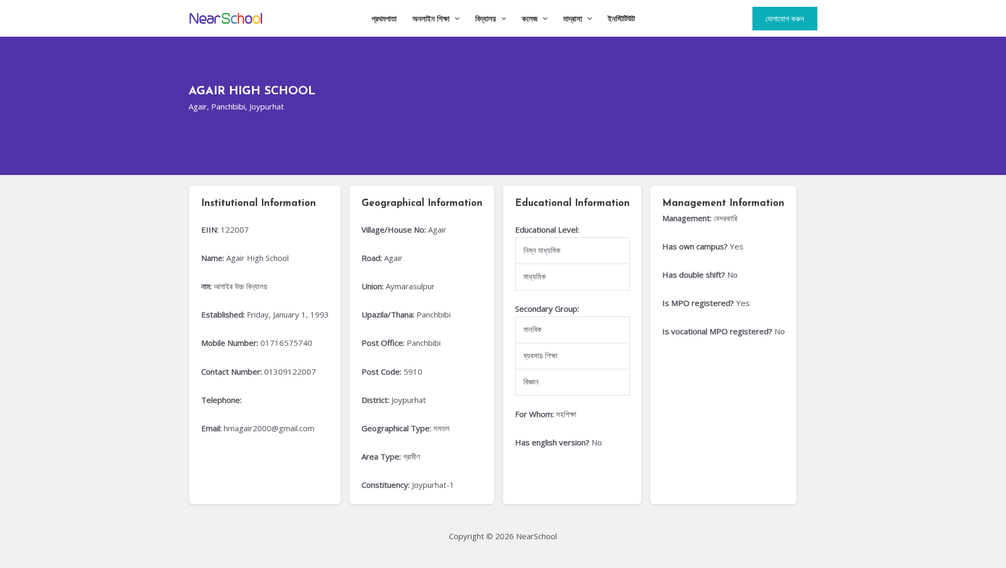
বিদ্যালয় (485, 18)
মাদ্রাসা (572, 18)
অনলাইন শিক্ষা (431, 18)
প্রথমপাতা (384, 18)
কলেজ (530, 18)
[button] (455, 18)
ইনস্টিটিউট (621, 18)
